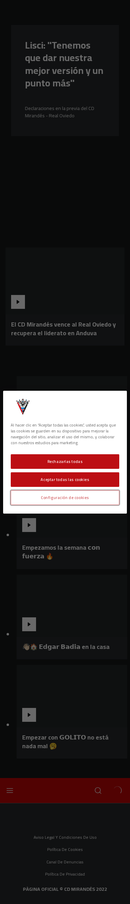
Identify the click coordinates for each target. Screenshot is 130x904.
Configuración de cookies (65, 497)
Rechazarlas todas (65, 461)
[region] (65, 451)
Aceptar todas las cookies (65, 479)
